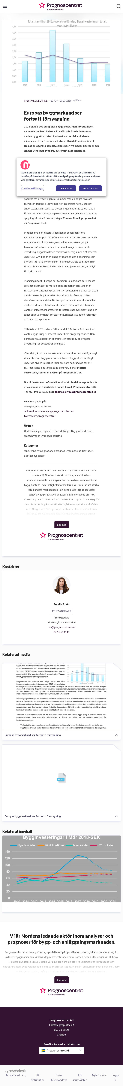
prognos (60, 451)
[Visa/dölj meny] (5, 6)
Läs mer (61, 524)
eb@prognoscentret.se (61, 627)
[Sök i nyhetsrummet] (118, 6)
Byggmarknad (73, 451)
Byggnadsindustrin (51, 436)
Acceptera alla (90, 188)
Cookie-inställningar (32, 188)
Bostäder (87, 451)
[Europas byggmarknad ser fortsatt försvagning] (61, 696)
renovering (30, 451)
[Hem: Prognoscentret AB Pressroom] (60, 6)
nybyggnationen (46, 451)
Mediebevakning (16, 1075)
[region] (61, 177)
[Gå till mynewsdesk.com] (15, 1071)
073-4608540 (61, 632)
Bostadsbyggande (34, 455)
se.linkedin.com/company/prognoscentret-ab (49, 411)
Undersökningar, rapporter (39, 431)
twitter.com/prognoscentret (40, 416)
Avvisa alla (66, 188)
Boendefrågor (62, 431)
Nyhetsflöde (99, 1075)
